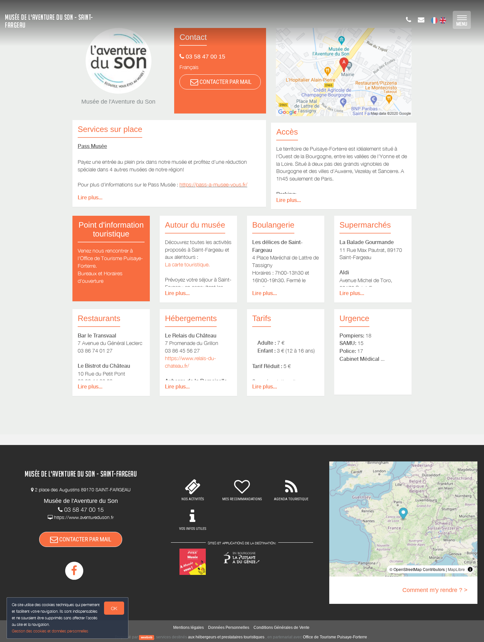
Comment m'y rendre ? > (435, 590)
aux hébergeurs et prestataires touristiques (226, 637)
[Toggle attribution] (470, 569)
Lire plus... (90, 197)
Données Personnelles (228, 627)
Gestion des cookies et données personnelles (50, 631)
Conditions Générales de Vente (281, 627)
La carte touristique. (187, 264)
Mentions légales (188, 627)
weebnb (146, 637)
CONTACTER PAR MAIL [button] (225, 81)
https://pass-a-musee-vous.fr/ (213, 184)
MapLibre (456, 569)
